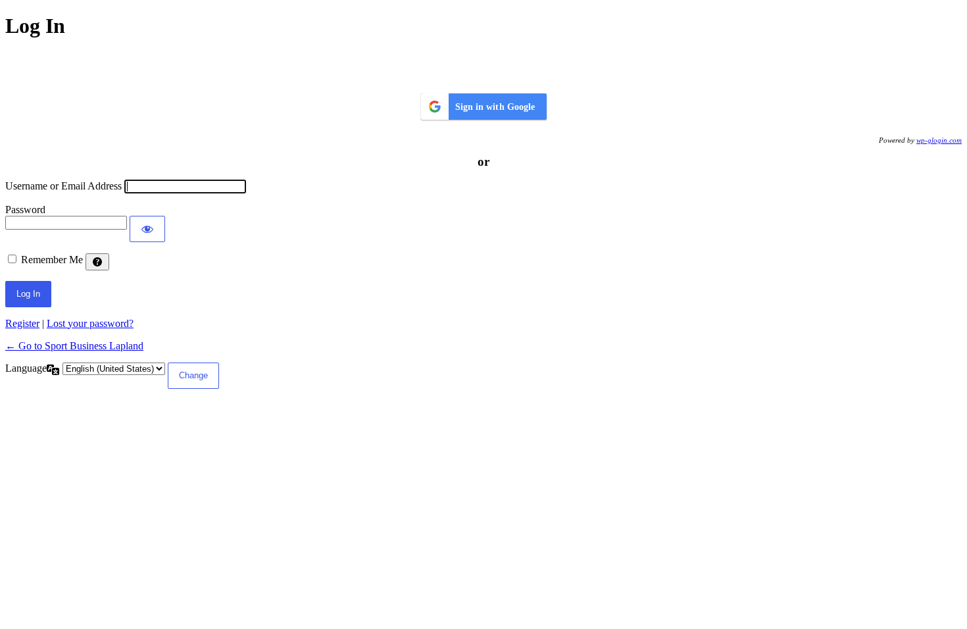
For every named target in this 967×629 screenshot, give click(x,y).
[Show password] (147, 229)
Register (22, 323)
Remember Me (52, 259)
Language (26, 368)
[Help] (97, 261)
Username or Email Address (63, 185)
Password (25, 209)
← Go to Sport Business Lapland (74, 345)
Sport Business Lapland (483, 65)
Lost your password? (90, 323)
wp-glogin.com (939, 140)
